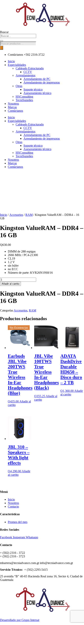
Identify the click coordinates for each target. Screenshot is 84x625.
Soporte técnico (33, 89)
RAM (29, 214)
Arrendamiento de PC (36, 79)
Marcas (12, 107)
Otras (19, 86)
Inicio (11, 61)
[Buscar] (1, 40)
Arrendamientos (25, 75)
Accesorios (16, 214)
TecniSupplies (24, 100)
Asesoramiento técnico (37, 93)
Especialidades (17, 64)
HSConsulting (24, 96)
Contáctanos (15, 110)
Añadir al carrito (10, 283)
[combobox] (18, 36)
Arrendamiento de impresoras (41, 82)
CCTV (27, 72)
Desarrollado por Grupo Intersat (19, 620)
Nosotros (13, 103)
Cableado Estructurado (30, 68)
